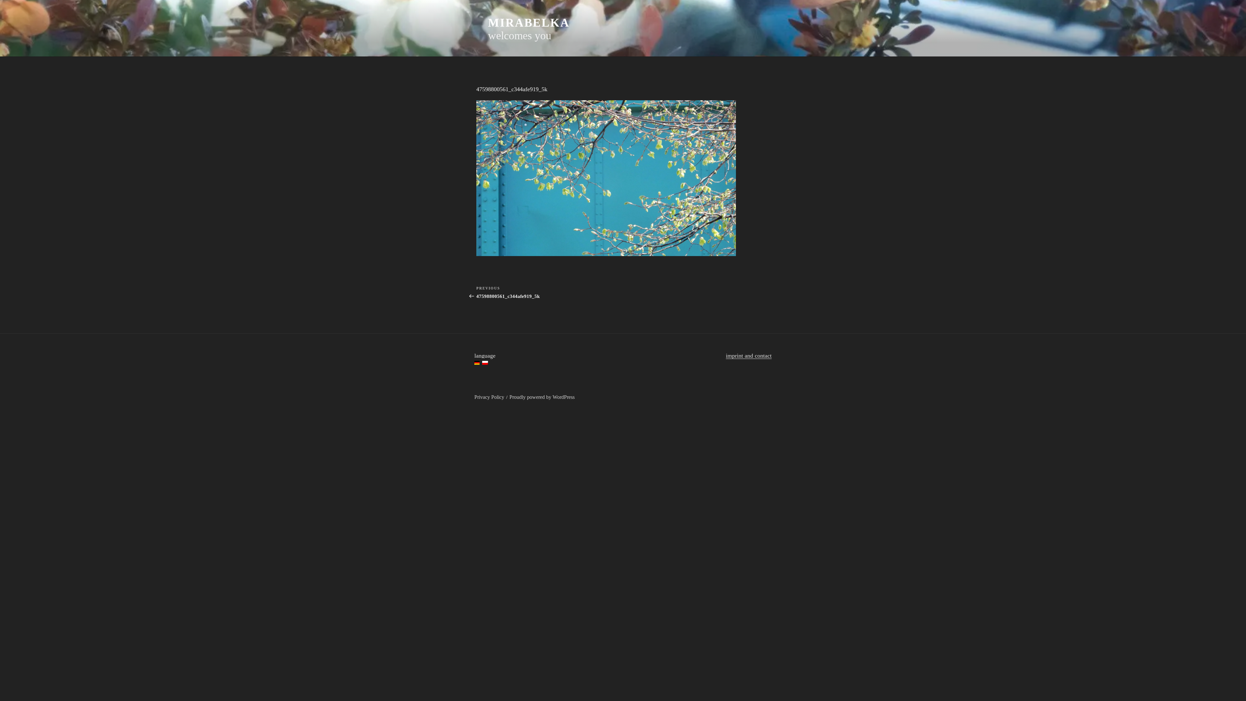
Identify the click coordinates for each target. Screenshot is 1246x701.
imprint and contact (749, 355)
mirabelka (529, 22)
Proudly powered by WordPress (542, 397)
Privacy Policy (489, 397)
